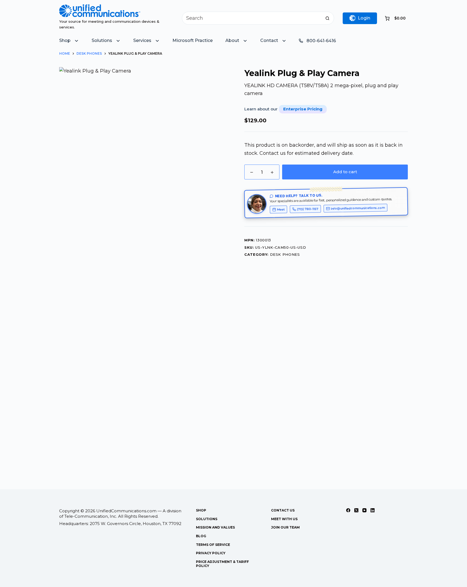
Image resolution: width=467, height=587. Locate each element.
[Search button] (327, 18)
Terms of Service (213, 545)
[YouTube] (364, 510)
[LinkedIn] (373, 510)
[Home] (99, 8)
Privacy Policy (210, 553)
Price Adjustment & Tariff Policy (222, 564)
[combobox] (251, 18)
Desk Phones (285, 254)
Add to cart (345, 171)
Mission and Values (215, 527)
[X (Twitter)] (356, 510)
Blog (201, 536)
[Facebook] (348, 510)
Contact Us (283, 510)
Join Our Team (285, 527)
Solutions (206, 519)
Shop (201, 510)
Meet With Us (284, 519)
